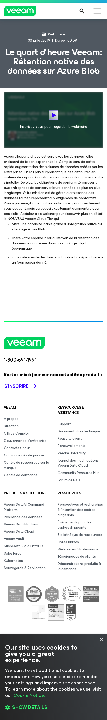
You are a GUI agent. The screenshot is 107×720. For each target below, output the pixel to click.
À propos (11, 419)
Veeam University (72, 453)
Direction (11, 426)
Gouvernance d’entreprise (25, 441)
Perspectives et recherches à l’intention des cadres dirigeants (80, 510)
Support (64, 424)
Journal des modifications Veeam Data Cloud (78, 463)
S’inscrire (16, 386)
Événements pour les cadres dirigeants (74, 524)
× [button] (101, 640)
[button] (53, 707)
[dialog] (53, 677)
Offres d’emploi (16, 433)
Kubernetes (13, 561)
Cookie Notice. (29, 695)
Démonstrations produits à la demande (79, 566)
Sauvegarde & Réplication (25, 568)
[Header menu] (97, 11)
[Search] (82, 11)
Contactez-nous (17, 448)
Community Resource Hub (79, 473)
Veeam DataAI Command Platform (24, 507)
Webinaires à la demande (78, 549)
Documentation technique (79, 431)
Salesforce (13, 553)
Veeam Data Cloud (19, 532)
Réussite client (70, 439)
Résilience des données (23, 517)
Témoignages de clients (77, 556)
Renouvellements (72, 446)
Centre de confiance (21, 475)
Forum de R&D (69, 480)
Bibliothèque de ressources (80, 535)
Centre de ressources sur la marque (26, 465)
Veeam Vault (14, 539)
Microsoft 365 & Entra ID (23, 546)
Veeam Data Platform (21, 524)
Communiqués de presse (24, 455)
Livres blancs (68, 542)
